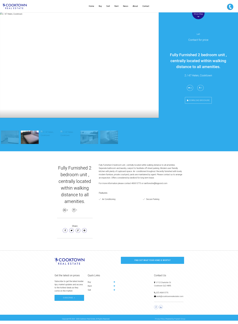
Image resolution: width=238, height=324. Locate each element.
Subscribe (68, 301)
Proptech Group (179, 322)
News (125, 6)
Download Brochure (199, 100)
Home (91, 6)
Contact (145, 6)
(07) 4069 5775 (162, 296)
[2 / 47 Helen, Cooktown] (79, 71)
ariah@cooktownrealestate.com (169, 300)
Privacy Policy (159, 322)
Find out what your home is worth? (152, 264)
